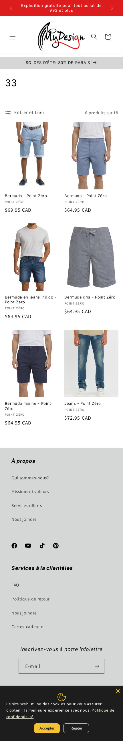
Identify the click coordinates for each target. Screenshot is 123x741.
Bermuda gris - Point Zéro (90, 297)
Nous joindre (24, 519)
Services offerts (26, 505)
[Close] (118, 691)
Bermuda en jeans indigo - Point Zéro (31, 299)
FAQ (15, 585)
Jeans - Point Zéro (82, 403)
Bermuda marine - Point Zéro (28, 405)
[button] (12, 36)
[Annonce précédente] (11, 8)
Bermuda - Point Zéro (26, 195)
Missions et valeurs (30, 491)
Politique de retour (30, 599)
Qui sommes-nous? (30, 477)
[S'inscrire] (97, 666)
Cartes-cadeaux (27, 626)
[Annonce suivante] (112, 8)
